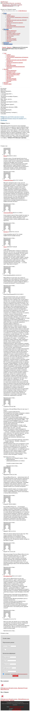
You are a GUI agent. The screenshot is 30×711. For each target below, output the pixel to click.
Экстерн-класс (10, 36)
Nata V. (5, 246)
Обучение (6, 29)
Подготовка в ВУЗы (11, 40)
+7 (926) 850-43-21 (22, 10)
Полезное (8, 41)
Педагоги (8, 24)
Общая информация (11, 30)
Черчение (8, 37)
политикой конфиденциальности (19, 674)
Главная (4, 47)
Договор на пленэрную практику (14, 22)
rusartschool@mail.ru (16, 709)
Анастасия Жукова (8, 212)
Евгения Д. (6, 231)
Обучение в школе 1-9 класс (13, 33)
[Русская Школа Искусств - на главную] (11, 3)
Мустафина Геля (7, 576)
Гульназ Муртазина (8, 180)
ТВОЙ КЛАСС (4, 1)
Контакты (6, 42)
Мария (5, 155)
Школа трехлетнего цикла (12, 34)
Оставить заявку (8, 44)
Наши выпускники (11, 25)
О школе (8, 14)
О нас (5, 13)
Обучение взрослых (11, 38)
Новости (9, 47)
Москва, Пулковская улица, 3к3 (9, 10)
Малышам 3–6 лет (10, 32)
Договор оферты (10, 16)
